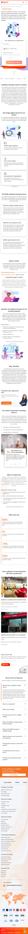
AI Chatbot (3, 874)
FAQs (24, 78)
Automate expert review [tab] (7, 274)
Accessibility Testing (6, 862)
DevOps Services (5, 847)
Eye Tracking (4, 813)
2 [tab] (15, 464)
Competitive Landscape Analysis (9, 809)
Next (19, 464)
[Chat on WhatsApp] (25, 931)
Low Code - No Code (6, 850)
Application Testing (5, 857)
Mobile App (4, 823)
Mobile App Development (7, 839)
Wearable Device (5, 825)
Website (3, 821)
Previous (10, 464)
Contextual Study (5, 805)
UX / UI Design (4, 819)
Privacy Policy (10, 932)
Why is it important (10, 78)
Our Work (19, 78)
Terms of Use (3, 932)
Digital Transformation (6, 789)
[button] (14, 186)
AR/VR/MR (3, 871)
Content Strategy (5, 795)
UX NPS (3, 807)
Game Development (6, 843)
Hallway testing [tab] (19, 274)
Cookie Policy (17, 932)
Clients (17, 782)
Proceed (5, 664)
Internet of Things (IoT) (6, 827)
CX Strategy (4, 791)
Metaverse (3, 872)
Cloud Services (4, 848)
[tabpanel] (15, 456)
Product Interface (5, 829)
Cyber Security (4, 860)
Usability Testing (5, 801)
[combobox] (6, 49)
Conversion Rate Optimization (8, 811)
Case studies (7, 782)
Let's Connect (6, 403)
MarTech (3, 876)
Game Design (4, 830)
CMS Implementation (6, 845)
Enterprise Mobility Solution (8, 841)
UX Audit (3, 803)
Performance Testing (6, 859)
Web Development (5, 837)
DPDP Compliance (5, 864)
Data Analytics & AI (5, 793)
